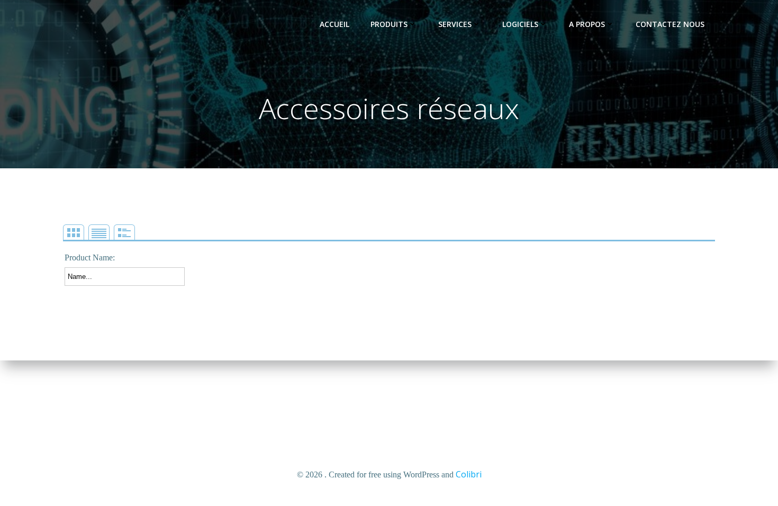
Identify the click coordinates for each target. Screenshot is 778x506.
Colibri (469, 474)
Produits (389, 24)
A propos (587, 24)
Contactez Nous (670, 24)
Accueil (334, 24)
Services (455, 24)
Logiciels (520, 24)
